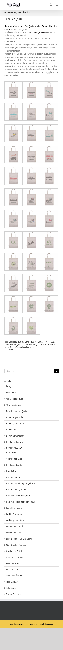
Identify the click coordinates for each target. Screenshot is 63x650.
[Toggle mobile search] (51, 4)
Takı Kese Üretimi (14, 576)
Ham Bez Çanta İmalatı (30, 26)
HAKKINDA (11, 471)
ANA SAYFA (11, 393)
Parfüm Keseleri (13, 563)
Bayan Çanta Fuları (15, 423)
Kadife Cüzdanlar (14, 514)
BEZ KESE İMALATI (14, 448)
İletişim (9, 386)
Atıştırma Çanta (13, 405)
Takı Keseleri (12, 582)
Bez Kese (12, 452)
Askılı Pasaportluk (14, 399)
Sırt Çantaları (12, 569)
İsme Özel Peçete (14, 508)
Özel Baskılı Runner (15, 557)
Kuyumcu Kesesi (13, 532)
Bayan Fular (11, 429)
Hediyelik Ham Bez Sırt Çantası (20, 502)
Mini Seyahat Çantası (16, 545)
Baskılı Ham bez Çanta (16, 411)
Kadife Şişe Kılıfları (15, 520)
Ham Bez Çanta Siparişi (38, 345)
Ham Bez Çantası (37, 32)
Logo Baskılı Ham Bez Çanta (19, 539)
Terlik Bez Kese (15, 459)
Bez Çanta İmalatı (14, 442)
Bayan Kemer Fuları (15, 436)
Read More (8, 350)
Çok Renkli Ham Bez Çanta (19, 342)
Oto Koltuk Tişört (14, 551)
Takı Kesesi (11, 588)
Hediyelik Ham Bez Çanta (18, 496)
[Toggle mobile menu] (57, 4)
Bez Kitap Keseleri (14, 465)
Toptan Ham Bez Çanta (25, 347)
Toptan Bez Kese (14, 594)
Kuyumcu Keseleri (14, 526)
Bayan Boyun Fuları (15, 417)
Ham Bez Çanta (13, 19)
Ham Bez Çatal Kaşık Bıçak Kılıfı (21, 483)
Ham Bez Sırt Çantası (16, 489)
